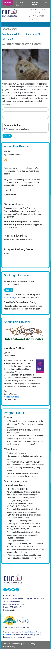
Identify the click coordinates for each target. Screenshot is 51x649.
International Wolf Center (24, 44)
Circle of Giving (19, 3)
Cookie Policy (9, 647)
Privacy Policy (29, 644)
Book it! (7, 136)
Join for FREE (35, 3)
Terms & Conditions (11, 644)
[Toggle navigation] (4, 24)
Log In (45, 3)
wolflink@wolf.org (11, 397)
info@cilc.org (9, 297)
